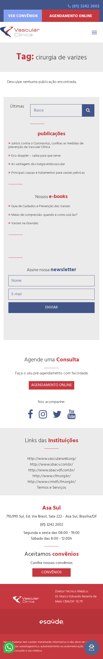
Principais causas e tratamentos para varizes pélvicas (48, 173)
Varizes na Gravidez (24, 223)
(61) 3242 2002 (85, 6)
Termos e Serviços (51, 488)
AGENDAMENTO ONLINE (70, 16)
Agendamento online (51, 385)
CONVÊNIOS (51, 572)
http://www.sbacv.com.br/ (51, 464)
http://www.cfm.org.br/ (52, 476)
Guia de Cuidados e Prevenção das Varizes (40, 206)
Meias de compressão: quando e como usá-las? (44, 215)
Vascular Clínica (20, 32)
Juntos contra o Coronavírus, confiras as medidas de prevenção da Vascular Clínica (45, 145)
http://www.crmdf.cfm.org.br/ (52, 482)
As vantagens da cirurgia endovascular (38, 164)
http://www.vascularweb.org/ (51, 459)
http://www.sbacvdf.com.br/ (51, 470)
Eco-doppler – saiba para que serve (36, 156)
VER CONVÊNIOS (23, 16)
